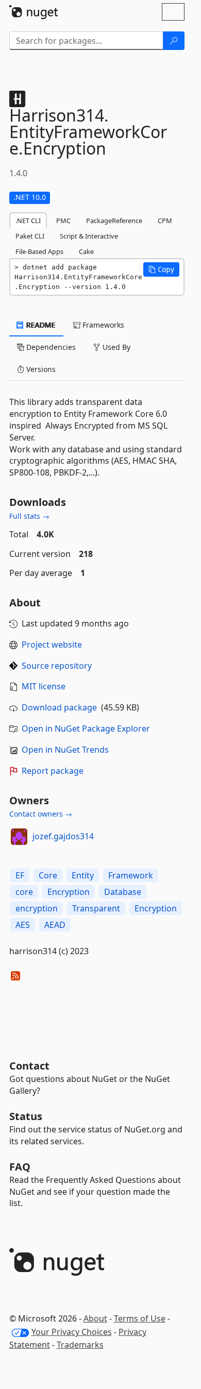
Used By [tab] (115, 347)
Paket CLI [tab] (29, 236)
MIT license (43, 686)
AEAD (54, 924)
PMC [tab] (63, 220)
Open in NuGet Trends (65, 749)
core (24, 891)
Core (48, 875)
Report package (52, 770)
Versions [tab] (40, 369)
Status (25, 1116)
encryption (36, 908)
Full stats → (29, 516)
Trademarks (80, 1344)
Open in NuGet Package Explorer (86, 728)
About (95, 1318)
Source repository (57, 665)
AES (22, 924)
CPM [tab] (165, 220)
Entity (83, 875)
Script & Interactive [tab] (89, 236)
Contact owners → (40, 814)
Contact (29, 1066)
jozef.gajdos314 (63, 836)
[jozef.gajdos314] (19, 836)
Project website (52, 644)
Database (122, 891)
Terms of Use (139, 1318)
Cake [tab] (86, 251)
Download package (59, 707)
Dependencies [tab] (50, 347)
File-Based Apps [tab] (39, 251)
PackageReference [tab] (114, 220)
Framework (130, 875)
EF (19, 875)
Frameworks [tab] (102, 325)
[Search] (174, 40)
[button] (161, 269)
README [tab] (40, 325)
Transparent (96, 908)
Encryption (68, 891)
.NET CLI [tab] (28, 220)
